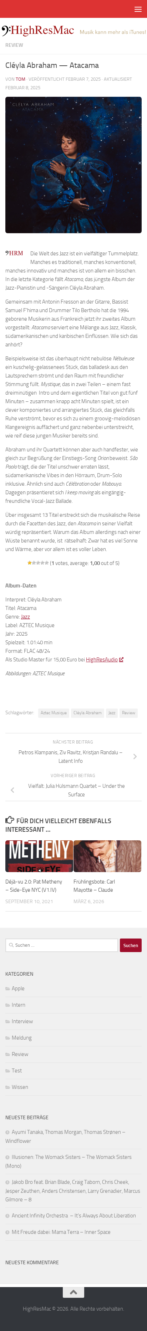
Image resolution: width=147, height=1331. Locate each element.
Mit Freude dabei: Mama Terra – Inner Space (61, 1232)
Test (17, 1070)
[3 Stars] (38, 563)
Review (14, 45)
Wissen (20, 1087)
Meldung (22, 1038)
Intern (18, 1005)
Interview (22, 1021)
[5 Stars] (47, 563)
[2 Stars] (34, 563)
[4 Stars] (42, 563)
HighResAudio (102, 659)
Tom (20, 79)
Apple (18, 988)
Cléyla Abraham (88, 712)
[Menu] (138, 9)
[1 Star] (29, 563)
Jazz (111, 712)
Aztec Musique (54, 712)
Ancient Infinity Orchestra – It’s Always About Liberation (74, 1215)
